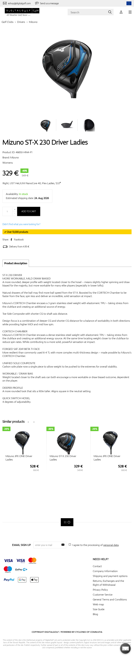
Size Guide (98, 609)
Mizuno (33, 22)
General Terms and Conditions (110, 599)
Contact (97, 566)
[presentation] (28, 421)
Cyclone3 (80, 631)
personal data (111, 545)
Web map (98, 604)
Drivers (21, 22)
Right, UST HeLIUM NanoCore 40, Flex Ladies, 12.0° (32, 183)
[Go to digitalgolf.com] (129, 3)
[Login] (121, 12)
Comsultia (96, 631)
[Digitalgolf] (67, 522)
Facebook (19, 239)
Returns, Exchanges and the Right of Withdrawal (108, 583)
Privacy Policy (100, 589)
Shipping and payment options (110, 576)
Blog (95, 614)
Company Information (105, 571)
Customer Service (102, 594)
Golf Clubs (7, 22)
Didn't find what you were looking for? (21, 224)
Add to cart (28, 211)
